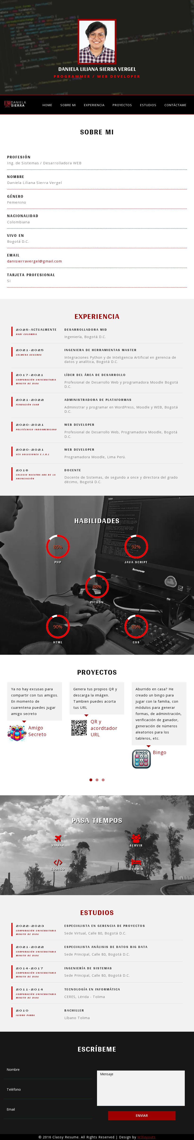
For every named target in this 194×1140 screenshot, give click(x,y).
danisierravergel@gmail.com (34, 261)
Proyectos (122, 105)
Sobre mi (68, 105)
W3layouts (146, 1137)
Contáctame (175, 105)
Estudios (148, 105)
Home (47, 105)
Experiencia (94, 105)
